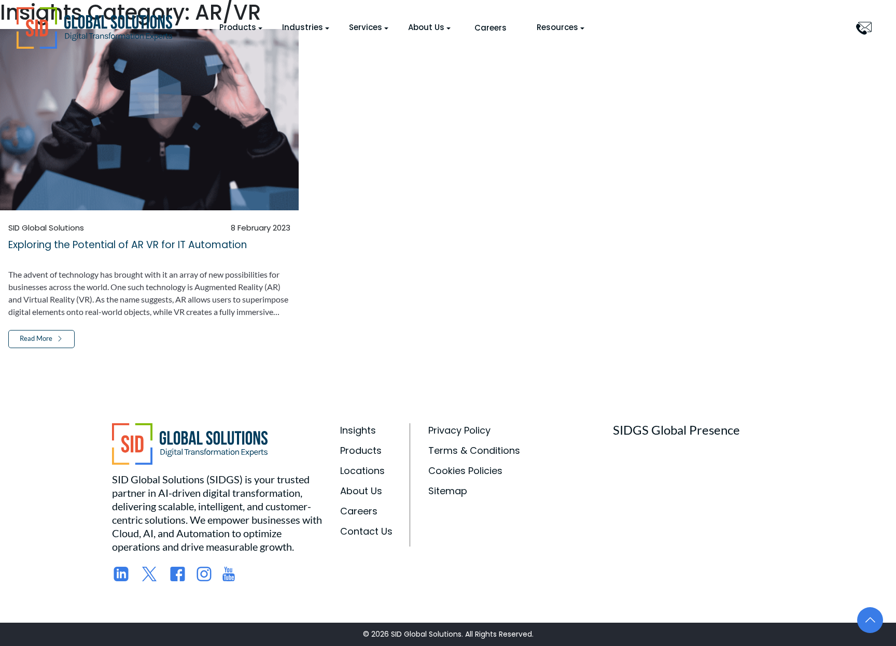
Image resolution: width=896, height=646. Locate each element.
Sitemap (447, 490)
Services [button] (365, 27)
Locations (362, 470)
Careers (490, 27)
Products (361, 450)
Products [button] (237, 27)
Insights (358, 430)
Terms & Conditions (474, 450)
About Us (361, 490)
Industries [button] (302, 27)
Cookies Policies (465, 470)
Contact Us (366, 531)
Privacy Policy (459, 430)
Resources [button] (557, 27)
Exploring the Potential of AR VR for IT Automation (127, 245)
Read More (36, 338)
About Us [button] (426, 27)
